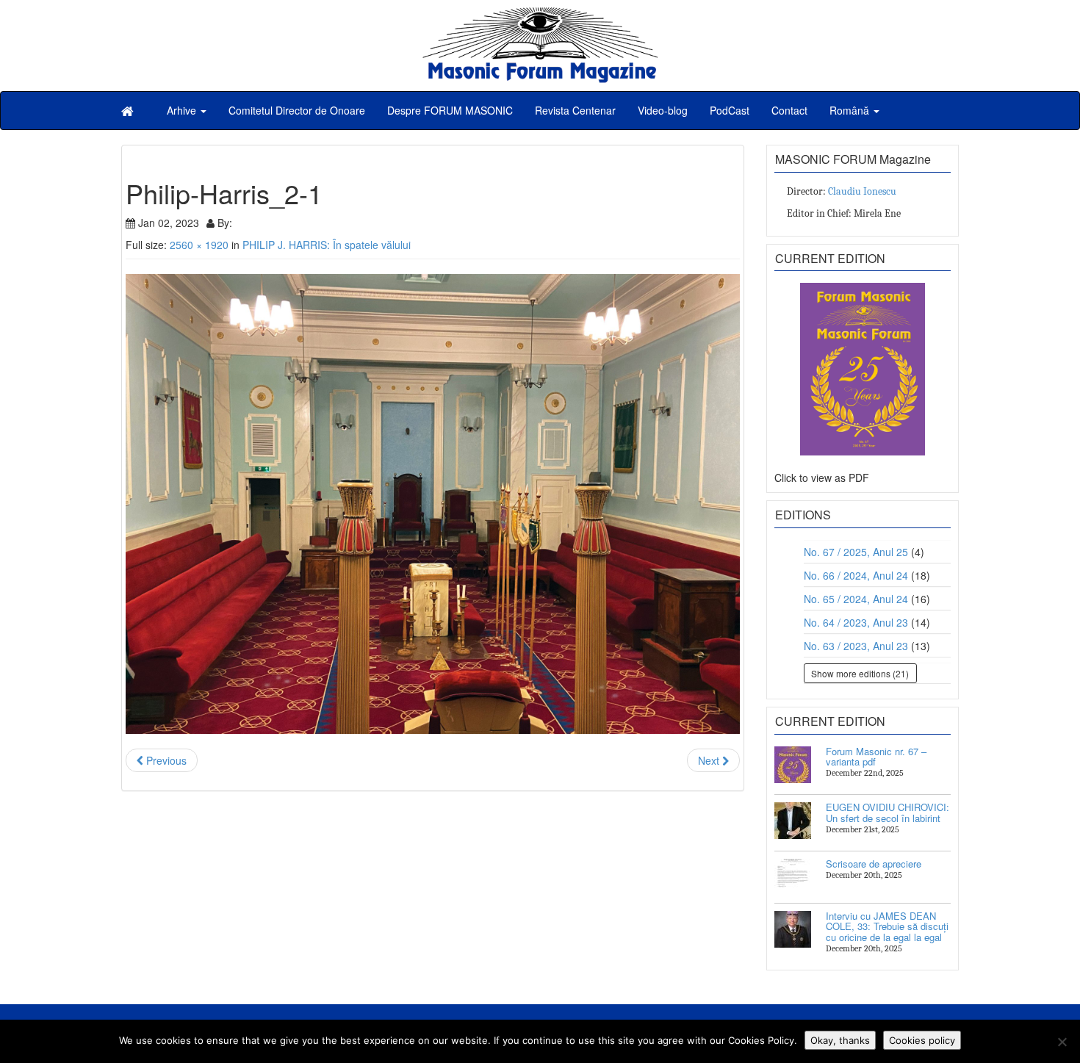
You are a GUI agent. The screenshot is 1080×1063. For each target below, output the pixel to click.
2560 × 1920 (199, 244)
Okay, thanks (840, 1040)
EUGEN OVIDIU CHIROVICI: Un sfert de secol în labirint (887, 812)
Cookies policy (922, 1040)
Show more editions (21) (860, 673)
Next (710, 760)
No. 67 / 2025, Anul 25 (856, 551)
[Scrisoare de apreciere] (792, 877)
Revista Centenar (575, 110)
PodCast (729, 110)
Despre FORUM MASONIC (450, 110)
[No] (1061, 1041)
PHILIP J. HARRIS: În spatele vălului (326, 244)
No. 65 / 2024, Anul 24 (856, 598)
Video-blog (663, 110)
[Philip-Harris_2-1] (433, 504)
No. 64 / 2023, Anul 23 (856, 622)
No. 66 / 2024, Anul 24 (856, 575)
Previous (165, 760)
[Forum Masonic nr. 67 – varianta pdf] (792, 764)
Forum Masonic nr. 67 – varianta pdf (876, 756)
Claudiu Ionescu (862, 191)
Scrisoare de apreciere (873, 864)
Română (850, 110)
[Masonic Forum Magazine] (540, 14)
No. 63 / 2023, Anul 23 (856, 645)
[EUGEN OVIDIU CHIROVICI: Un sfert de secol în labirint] (792, 820)
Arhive (183, 110)
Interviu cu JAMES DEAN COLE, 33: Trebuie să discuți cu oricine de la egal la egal (887, 926)
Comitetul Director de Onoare (296, 110)
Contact (789, 110)
